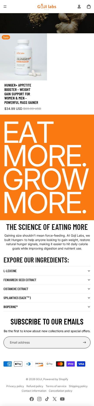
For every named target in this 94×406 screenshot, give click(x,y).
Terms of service (56, 386)
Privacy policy (15, 386)
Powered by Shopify (55, 379)
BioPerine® (10, 307)
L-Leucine (10, 271)
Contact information (34, 390)
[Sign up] (85, 342)
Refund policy (34, 386)
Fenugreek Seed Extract (19, 280)
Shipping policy (78, 386)
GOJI (39, 379)
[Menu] (5, 7)
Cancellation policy (60, 390)
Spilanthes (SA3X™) (17, 298)
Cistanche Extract (15, 289)
